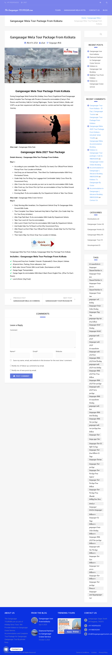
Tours (58, 10)
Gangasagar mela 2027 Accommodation (94, 342)
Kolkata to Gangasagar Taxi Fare (94, 553)
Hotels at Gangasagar (92, 504)
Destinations (92, 219)
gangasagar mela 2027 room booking (95, 364)
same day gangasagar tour (95, 595)
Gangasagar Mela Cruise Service (31, 198)
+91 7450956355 (94, 626)
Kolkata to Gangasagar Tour (94, 572)
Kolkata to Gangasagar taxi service (94, 563)
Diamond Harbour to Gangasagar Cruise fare (95, 270)
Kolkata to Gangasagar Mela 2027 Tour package (95, 534)
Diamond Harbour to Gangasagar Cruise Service (96, 60)
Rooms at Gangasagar (92, 588)
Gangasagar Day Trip (94, 312)
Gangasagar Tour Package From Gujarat (94, 470)
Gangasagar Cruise (94, 224)
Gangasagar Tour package (94, 464)
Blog (105, 10)
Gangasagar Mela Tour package (94, 419)
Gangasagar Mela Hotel (75, 10)
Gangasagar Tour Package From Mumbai (94, 489)
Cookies (94, 652)
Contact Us (94, 10)
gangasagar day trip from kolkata (95, 318)
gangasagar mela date (94, 406)
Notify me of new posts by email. (24, 370)
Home (84, 18)
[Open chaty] (6, 649)
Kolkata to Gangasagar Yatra (69, 627)
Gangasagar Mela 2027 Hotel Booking (95, 358)
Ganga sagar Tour (94, 439)
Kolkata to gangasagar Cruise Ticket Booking (94, 524)
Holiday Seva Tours (95, 499)
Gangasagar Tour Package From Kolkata (96, 120)
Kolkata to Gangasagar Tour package (94, 579)
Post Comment (22, 376)
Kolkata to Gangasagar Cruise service (96, 84)
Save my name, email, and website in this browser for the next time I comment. (42, 360)
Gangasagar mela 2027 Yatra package (94, 387)
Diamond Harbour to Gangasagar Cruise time (95, 290)
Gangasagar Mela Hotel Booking (94, 412)
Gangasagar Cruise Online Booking (95, 306)
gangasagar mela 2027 (94, 335)
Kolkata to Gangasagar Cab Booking (96, 69)
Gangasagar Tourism (95, 459)
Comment (13, 330)
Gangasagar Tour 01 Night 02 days (95, 443)
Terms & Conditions (82, 652)
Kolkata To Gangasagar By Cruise (95, 182)
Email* (35, 351)
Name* (12, 351)
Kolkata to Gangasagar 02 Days (94, 514)
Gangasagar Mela (94, 18)
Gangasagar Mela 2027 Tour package (95, 380)
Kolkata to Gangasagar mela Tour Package (94, 543)
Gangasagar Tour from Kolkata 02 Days (94, 450)
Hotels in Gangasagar (95, 510)
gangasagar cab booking (94, 299)
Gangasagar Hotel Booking (94, 325)
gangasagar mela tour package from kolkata (95, 425)
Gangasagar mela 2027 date (94, 351)
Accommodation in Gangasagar (94, 264)
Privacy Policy (103, 652)
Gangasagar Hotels (95, 229)
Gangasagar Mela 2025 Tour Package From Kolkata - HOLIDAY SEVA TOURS (97, 132)
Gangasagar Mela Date (27, 147)
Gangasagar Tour (94, 240)
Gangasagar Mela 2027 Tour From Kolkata (94, 371)
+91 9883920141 (94, 630)
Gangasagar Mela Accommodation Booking (96, 144)
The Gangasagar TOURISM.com (19, 10)
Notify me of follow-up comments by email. (28, 366)
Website (59, 351)
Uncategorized (93, 245)
